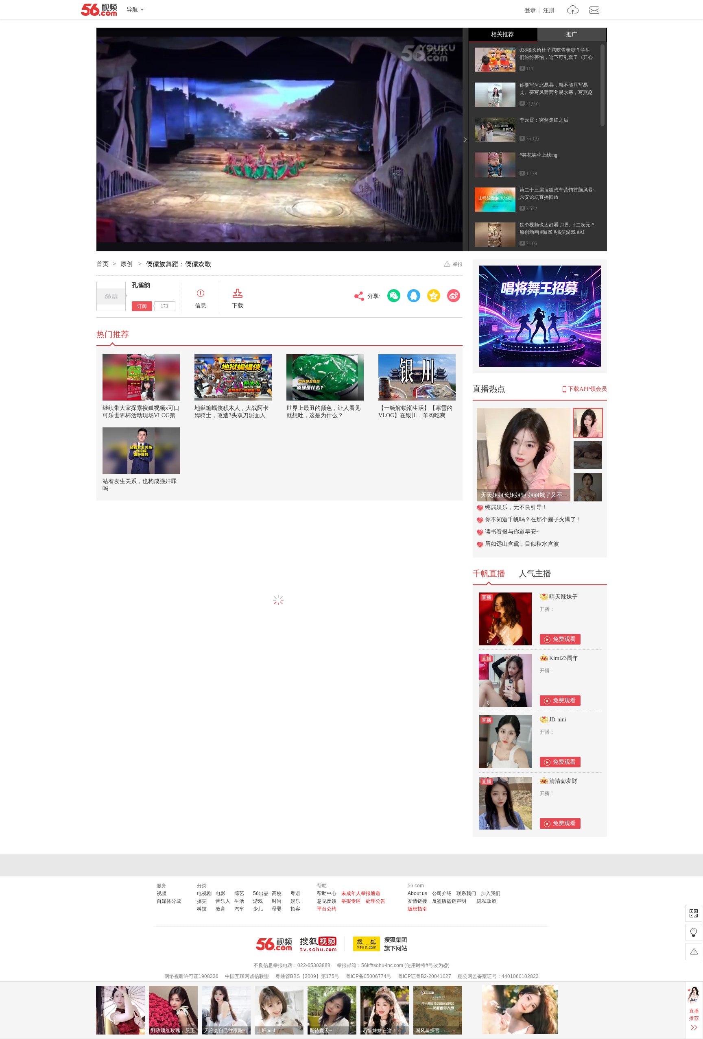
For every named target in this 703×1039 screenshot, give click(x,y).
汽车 (239, 909)
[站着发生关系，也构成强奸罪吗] (141, 450)
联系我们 (466, 893)
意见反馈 (326, 901)
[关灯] (693, 932)
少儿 (258, 909)
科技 (202, 909)
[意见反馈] (693, 951)
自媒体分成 (169, 901)
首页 (102, 264)
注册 (549, 10)
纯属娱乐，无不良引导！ (516, 507)
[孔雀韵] (111, 296)
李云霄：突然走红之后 (544, 120)
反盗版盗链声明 (449, 901)
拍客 (295, 909)
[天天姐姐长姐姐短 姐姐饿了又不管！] (523, 412)
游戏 (258, 901)
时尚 (277, 901)
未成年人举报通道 (360, 893)
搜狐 (381, 944)
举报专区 (351, 901)
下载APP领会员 (587, 389)
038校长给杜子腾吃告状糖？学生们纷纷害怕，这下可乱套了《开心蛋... (556, 57)
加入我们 (490, 893)
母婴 (277, 909)
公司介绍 (442, 893)
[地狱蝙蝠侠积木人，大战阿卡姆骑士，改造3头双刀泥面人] (233, 377)
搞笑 (202, 901)
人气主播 (535, 573)
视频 (161, 893)
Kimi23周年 (563, 658)
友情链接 (417, 901)
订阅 (142, 306)
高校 (277, 893)
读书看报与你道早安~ (512, 532)
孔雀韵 (141, 285)
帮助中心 (326, 893)
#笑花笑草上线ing (538, 155)
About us (417, 893)
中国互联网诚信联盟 (247, 976)
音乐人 (223, 901)
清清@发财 (563, 781)
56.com (99, 11)
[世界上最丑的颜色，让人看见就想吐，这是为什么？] (325, 377)
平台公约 (326, 909)
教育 (220, 909)
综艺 (239, 893)
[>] (573, 10)
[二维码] (693, 913)
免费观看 (564, 639)
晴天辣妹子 (563, 597)
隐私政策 (486, 901)
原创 (127, 264)
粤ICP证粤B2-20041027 (424, 976)
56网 (274, 944)
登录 (530, 10)
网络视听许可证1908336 (191, 976)
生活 (239, 901)
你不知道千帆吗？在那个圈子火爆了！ (533, 519)
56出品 (261, 893)
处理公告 (375, 901)
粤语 (295, 893)
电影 (220, 893)
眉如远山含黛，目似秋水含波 (522, 544)
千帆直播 (489, 573)
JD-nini (557, 720)
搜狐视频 (322, 944)
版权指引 (417, 909)
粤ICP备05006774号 (368, 976)
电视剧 (204, 893)
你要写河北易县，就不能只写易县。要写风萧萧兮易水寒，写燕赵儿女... (556, 92)
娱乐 (295, 901)
